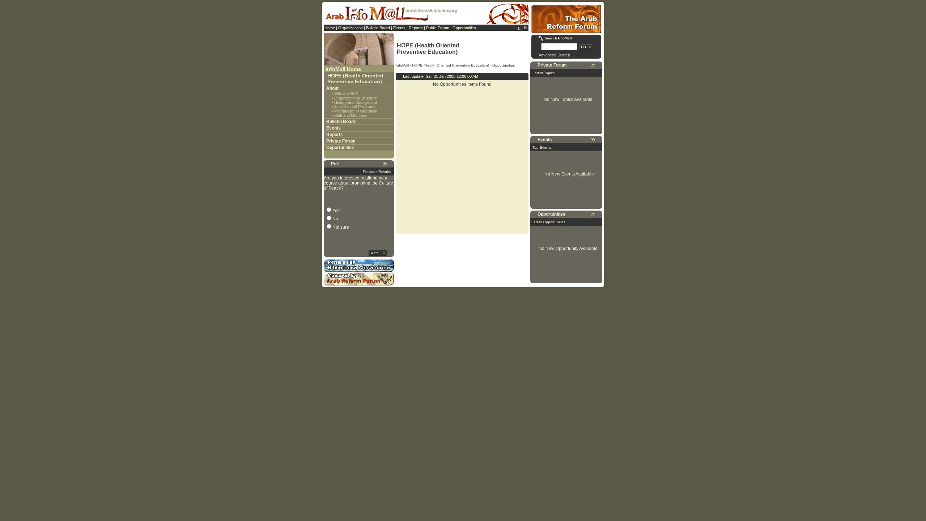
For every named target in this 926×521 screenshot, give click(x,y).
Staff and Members (351, 115)
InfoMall (402, 65)
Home (329, 28)
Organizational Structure (355, 98)
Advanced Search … (557, 55)
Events (399, 28)
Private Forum (341, 141)
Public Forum (437, 28)
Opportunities (464, 28)
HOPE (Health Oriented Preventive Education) (355, 78)
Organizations (350, 28)
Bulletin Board (378, 28)
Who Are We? (346, 94)
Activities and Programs (354, 107)
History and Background (355, 102)
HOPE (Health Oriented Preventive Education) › (451, 65)
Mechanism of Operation (355, 111)
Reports (416, 28)
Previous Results (377, 172)
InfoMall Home (343, 69)
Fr (526, 27)
